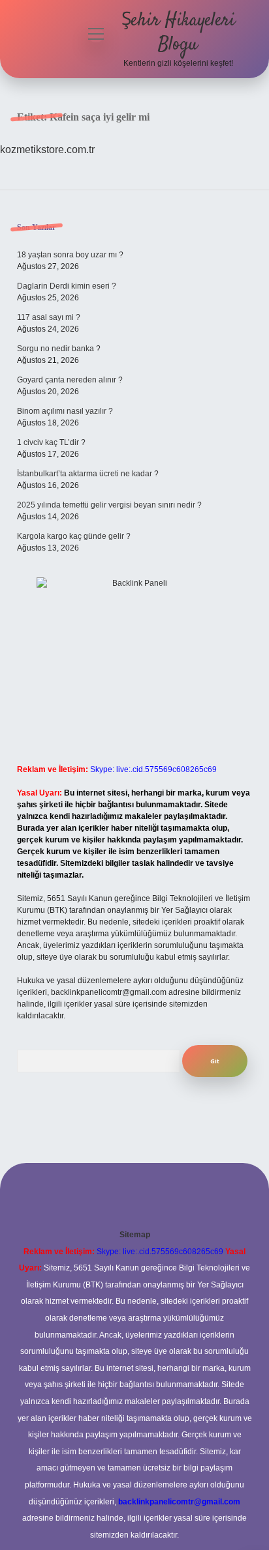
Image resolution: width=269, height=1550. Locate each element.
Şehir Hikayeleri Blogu (178, 33)
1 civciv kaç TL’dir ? (51, 442)
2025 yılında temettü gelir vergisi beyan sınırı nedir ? (109, 504)
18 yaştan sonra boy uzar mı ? (70, 254)
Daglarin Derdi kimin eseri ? (66, 286)
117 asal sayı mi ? (48, 317)
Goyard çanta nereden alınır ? (70, 379)
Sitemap (134, 1234)
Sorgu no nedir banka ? (59, 348)
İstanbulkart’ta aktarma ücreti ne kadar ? (88, 473)
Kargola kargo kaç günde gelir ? (74, 536)
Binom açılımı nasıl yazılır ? (65, 411)
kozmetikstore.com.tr (47, 149)
